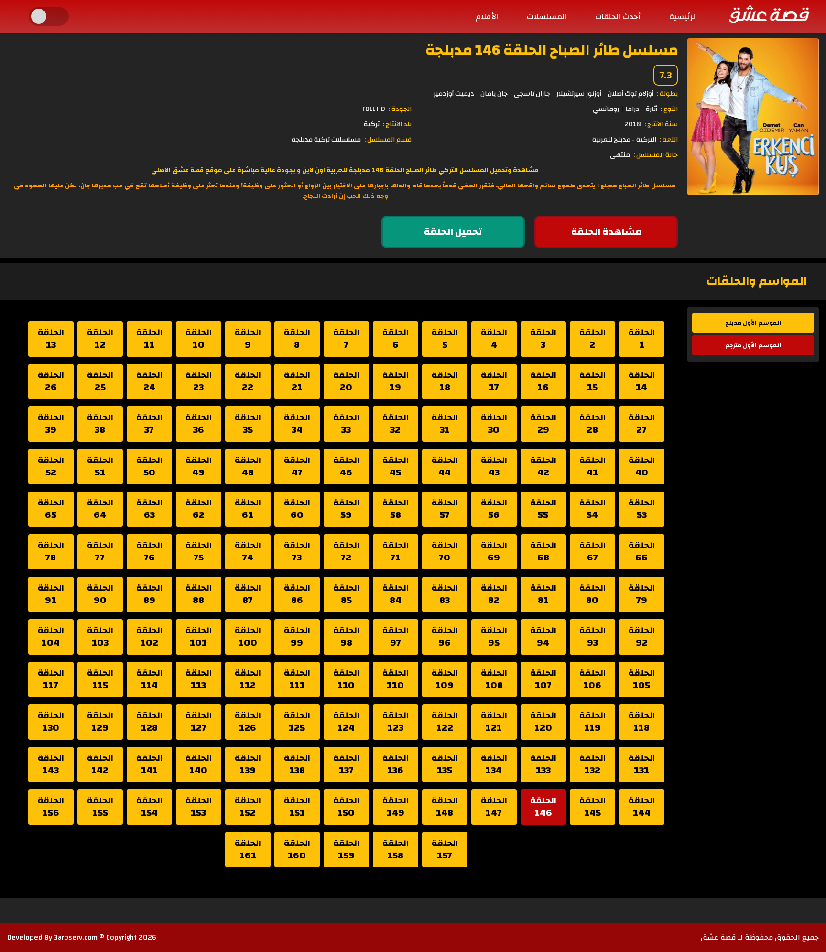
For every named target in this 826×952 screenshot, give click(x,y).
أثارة (651, 109)
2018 (633, 124)
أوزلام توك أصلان (630, 93)
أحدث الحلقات (618, 17)
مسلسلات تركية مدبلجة (326, 139)
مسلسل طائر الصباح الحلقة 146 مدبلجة (551, 50)
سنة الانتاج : (661, 124)
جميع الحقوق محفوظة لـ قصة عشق (760, 937)
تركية (372, 124)
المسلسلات (546, 17)
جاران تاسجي (532, 93)
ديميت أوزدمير (454, 93)
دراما (632, 109)
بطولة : (667, 93)
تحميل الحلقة (453, 232)
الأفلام (487, 17)
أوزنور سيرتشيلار (578, 93)
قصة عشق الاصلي (177, 170)
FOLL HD (373, 109)
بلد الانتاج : (397, 124)
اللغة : (669, 139)
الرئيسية (683, 17)
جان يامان (494, 93)
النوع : (669, 109)
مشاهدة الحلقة (606, 232)
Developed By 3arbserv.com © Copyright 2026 (81, 937)
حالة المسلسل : (655, 155)
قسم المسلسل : (388, 139)
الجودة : (400, 109)
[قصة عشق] (769, 14)
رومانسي (606, 109)
